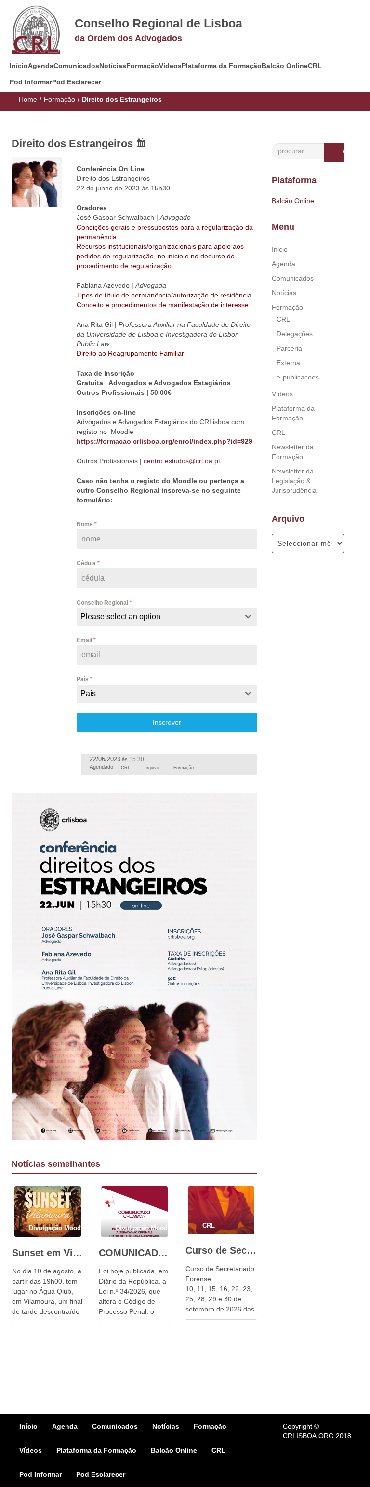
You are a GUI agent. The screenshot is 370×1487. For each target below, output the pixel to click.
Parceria (289, 348)
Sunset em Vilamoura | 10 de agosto (47, 1252)
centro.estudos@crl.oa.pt (182, 461)
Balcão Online (285, 65)
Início (19, 65)
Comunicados (76, 65)
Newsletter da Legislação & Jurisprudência (294, 480)
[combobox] (167, 617)
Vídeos (170, 65)
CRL (315, 65)
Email (86, 640)
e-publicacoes (298, 377)
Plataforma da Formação (222, 65)
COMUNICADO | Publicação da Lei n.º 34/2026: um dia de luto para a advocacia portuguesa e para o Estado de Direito (134, 1252)
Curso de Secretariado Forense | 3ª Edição (221, 1250)
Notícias (112, 65)
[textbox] (158, 617)
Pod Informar (31, 82)
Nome (87, 524)
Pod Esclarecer (76, 82)
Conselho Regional (104, 602)
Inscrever (167, 722)
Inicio (280, 249)
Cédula (88, 563)
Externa (288, 362)
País (84, 679)
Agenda (40, 65)
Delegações (295, 334)
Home (28, 99)
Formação (142, 65)
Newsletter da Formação (293, 451)
